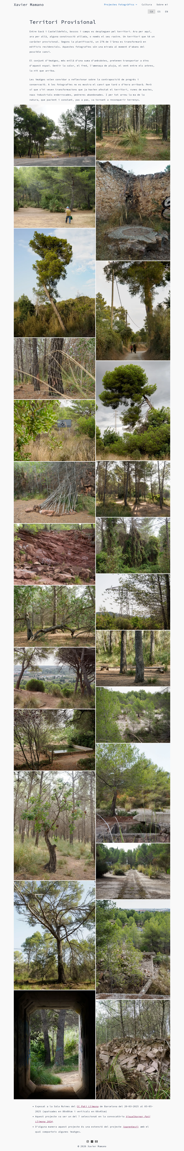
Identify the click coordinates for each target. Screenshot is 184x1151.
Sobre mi (162, 4)
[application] (135, 4)
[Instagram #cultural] (92, 1141)
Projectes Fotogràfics (119, 4)
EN (166, 11)
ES (159, 11)
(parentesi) (131, 1126)
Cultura (147, 4)
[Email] (96, 1141)
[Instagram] (87, 1141)
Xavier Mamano (29, 4)
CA (151, 11)
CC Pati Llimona (87, 1106)
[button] (54, 135)
